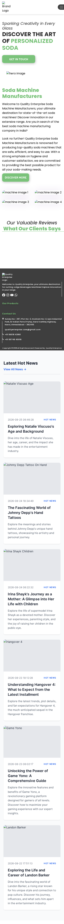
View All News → (15, 369)
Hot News (50, 419)
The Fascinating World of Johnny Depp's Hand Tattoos (29, 513)
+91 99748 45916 (13, 339)
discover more (15, 177)
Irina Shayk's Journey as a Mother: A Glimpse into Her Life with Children (31, 599)
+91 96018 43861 (13, 334)
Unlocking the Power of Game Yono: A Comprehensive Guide (28, 776)
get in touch (18, 59)
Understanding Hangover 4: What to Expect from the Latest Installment (32, 689)
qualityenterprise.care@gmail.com (23, 329)
